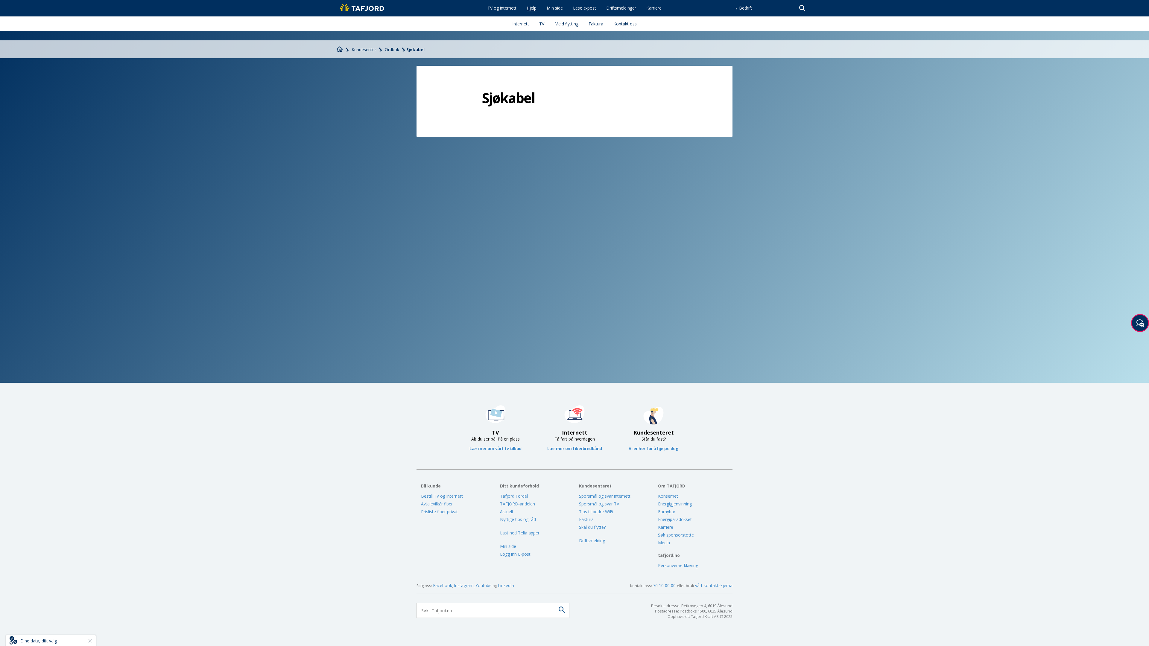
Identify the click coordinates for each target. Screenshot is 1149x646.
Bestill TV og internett (442, 496)
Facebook (442, 585)
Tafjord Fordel (514, 496)
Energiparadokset (675, 519)
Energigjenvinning (675, 504)
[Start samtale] (1140, 323)
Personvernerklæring (678, 565)
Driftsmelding (592, 540)
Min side (508, 546)
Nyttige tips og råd (518, 519)
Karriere (665, 527)
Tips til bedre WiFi (596, 511)
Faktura (586, 519)
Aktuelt (506, 511)
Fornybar (666, 511)
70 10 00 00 (665, 585)
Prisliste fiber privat (439, 511)
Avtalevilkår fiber (437, 504)
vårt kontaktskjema (713, 585)
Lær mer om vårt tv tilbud (495, 448)
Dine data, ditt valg (38, 641)
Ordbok (392, 49)
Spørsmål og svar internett (604, 496)
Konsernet (668, 496)
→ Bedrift (743, 8)
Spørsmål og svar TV (599, 504)
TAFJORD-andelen (517, 504)
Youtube (483, 585)
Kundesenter (364, 49)
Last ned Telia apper (519, 533)
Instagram (464, 585)
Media (664, 543)
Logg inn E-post (515, 554)
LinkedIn (506, 585)
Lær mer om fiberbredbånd (574, 448)
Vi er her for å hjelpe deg (653, 448)
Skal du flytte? (592, 527)
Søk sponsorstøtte (676, 535)
